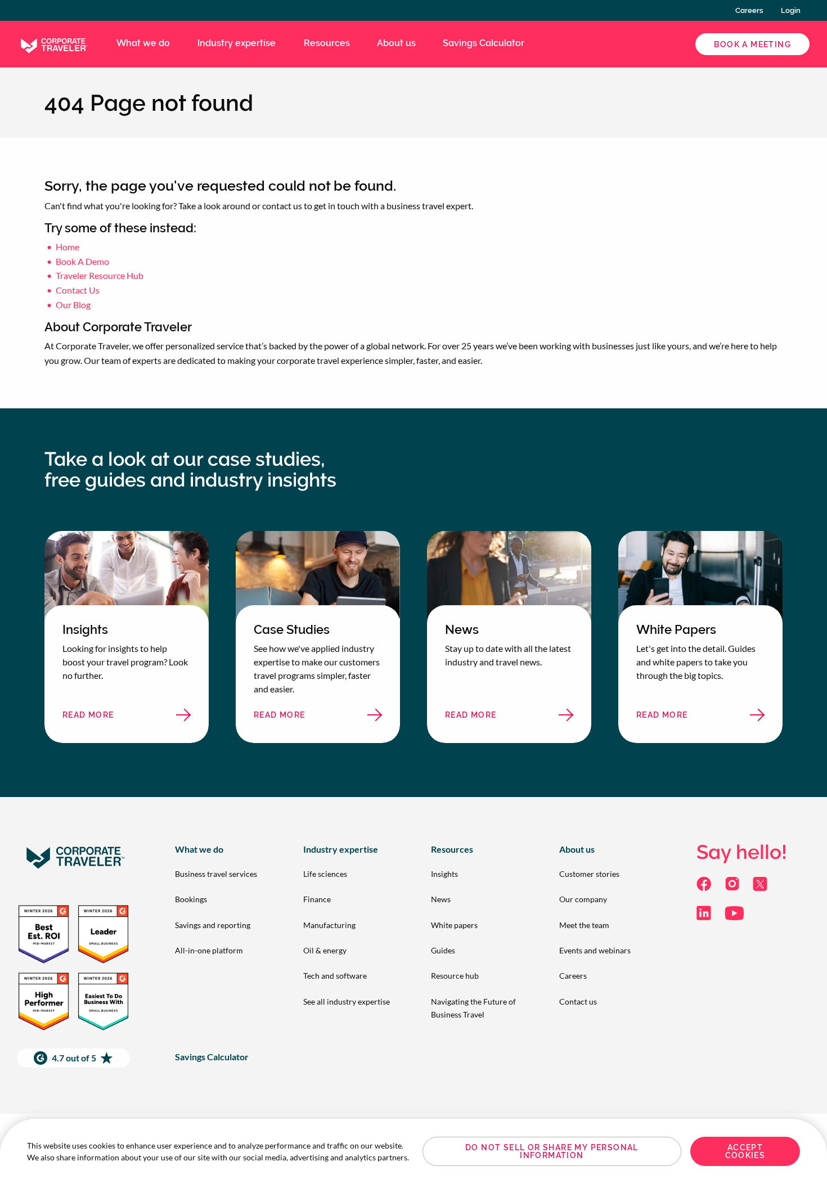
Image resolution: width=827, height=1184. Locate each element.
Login (791, 10)
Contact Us (78, 290)
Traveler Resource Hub (99, 275)
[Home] (53, 43)
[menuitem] (221, 873)
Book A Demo (82, 261)
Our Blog (73, 304)
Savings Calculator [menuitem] (483, 43)
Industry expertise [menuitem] (236, 43)
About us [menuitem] (396, 43)
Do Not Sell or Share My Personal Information (552, 1151)
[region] (413, 1151)
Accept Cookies (745, 1151)
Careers (749, 10)
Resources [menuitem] (327, 43)
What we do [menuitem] (143, 43)
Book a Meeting (752, 44)
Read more (110, 717)
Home (67, 246)
